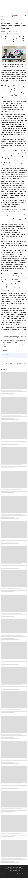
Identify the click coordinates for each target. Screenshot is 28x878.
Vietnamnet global (7, 19)
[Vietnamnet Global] (14, 16)
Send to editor (20, 873)
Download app (7, 873)
